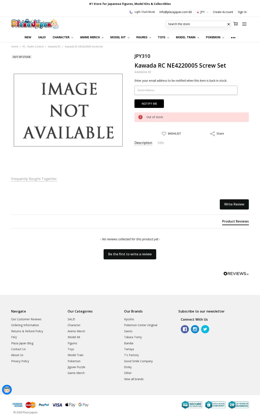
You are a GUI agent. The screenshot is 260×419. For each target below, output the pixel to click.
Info (161, 143)
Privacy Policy (20, 361)
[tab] (235, 222)
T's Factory (131, 355)
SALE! (42, 37)
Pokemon (213, 37)
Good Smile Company (138, 361)
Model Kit (118, 37)
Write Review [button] (234, 204)
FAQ (14, 337)
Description (143, 143)
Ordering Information (25, 325)
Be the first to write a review (130, 254)
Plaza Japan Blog (22, 343)
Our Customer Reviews (26, 319)
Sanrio (128, 331)
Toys (162, 37)
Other (128, 373)
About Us (17, 355)
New (28, 37)
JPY (202, 12)
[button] (228, 24)
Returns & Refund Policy (27, 331)
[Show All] (233, 37)
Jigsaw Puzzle (76, 367)
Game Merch (76, 373)
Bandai (128, 343)
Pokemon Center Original (140, 325)
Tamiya (129, 349)
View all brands (134, 379)
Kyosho (129, 319)
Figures (142, 37)
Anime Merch (90, 37)
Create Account (223, 12)
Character (61, 37)
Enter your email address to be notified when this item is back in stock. (180, 80)
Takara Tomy (133, 337)
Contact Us (18, 349)
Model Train (186, 37)
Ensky (128, 367)
